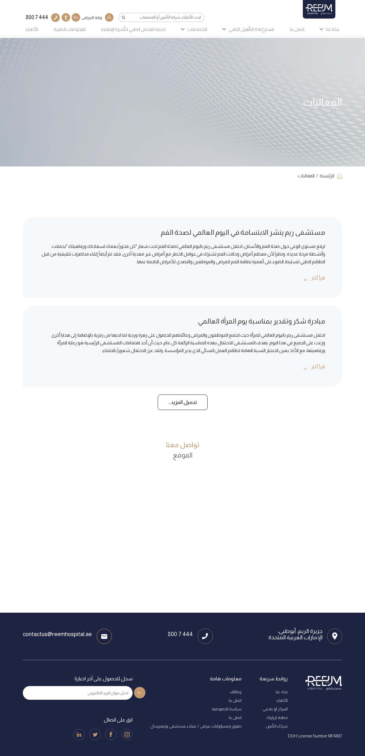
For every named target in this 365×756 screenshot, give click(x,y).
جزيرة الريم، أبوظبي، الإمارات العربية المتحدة (295, 634)
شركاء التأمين (277, 726)
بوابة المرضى (92, 17)
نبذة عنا (332, 29)
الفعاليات (306, 175)
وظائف (236, 691)
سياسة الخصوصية (227, 709)
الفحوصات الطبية (69, 29)
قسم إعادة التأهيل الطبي (251, 29)
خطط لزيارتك (277, 717)
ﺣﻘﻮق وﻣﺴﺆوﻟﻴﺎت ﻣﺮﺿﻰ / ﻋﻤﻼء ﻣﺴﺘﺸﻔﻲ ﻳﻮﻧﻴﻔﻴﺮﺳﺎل (196, 726)
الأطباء (32, 29)
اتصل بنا (297, 29)
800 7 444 (180, 634)
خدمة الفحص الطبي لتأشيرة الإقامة (133, 29)
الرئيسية (327, 175)
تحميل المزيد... (182, 402)
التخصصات (197, 29)
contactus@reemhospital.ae (57, 634)
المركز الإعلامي (275, 709)
